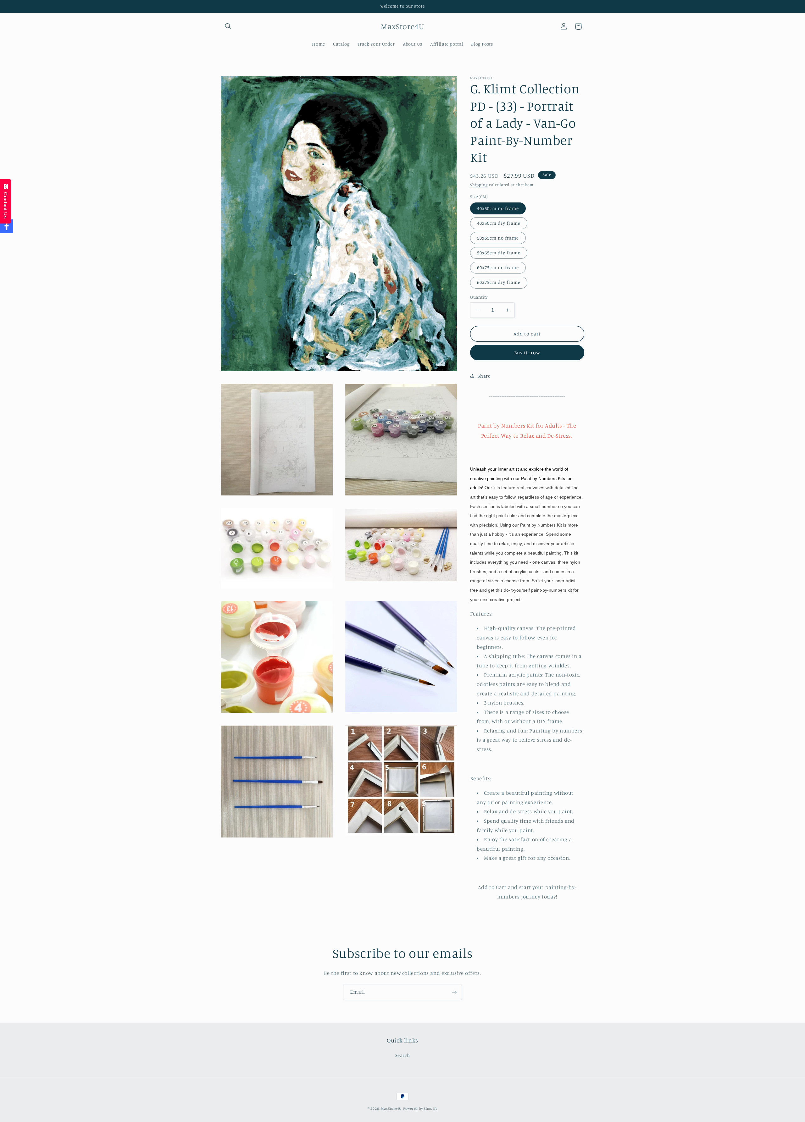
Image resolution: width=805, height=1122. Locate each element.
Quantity (478, 297)
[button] (228, 26)
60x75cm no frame (498, 267)
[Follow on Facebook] (6, 226)
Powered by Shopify (420, 1108)
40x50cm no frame (498, 208)
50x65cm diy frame (498, 252)
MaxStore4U (391, 1108)
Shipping (479, 184)
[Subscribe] (454, 992)
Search (402, 1055)
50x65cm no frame (498, 237)
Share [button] (484, 376)
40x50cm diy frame (498, 223)
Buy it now (527, 353)
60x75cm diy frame (498, 282)
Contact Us (5, 204)
